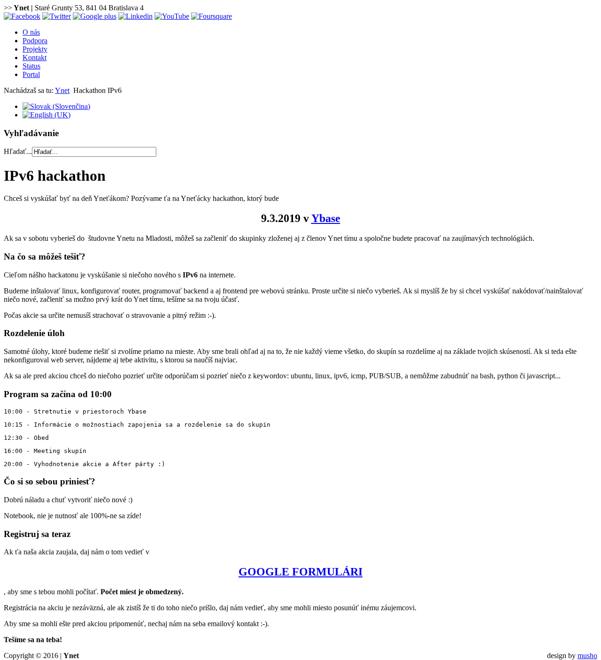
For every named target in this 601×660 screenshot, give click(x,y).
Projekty (35, 49)
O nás (31, 32)
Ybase (325, 218)
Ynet (62, 90)
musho (587, 656)
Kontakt (34, 57)
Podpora (35, 41)
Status (31, 66)
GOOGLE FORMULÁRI (300, 572)
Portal (31, 74)
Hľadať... (18, 151)
